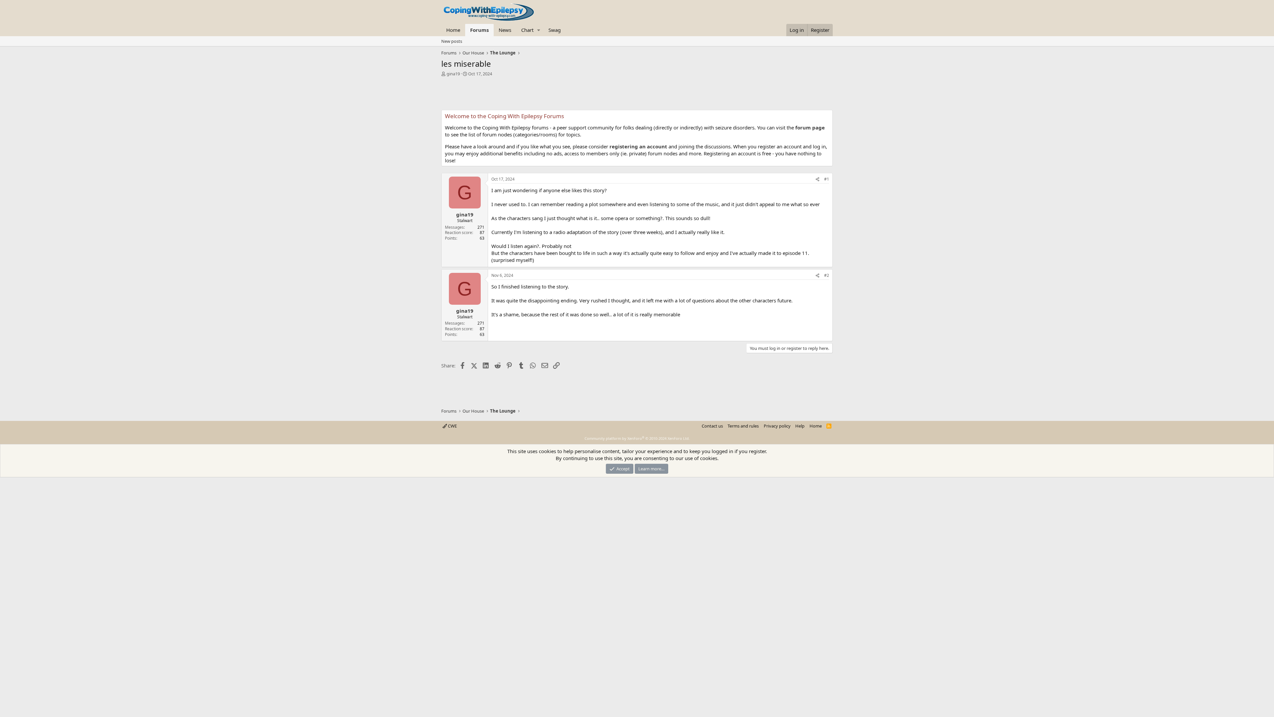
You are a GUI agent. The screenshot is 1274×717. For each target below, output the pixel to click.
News (505, 30)
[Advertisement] (637, 95)
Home (453, 30)
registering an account (638, 146)
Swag (554, 30)
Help (800, 426)
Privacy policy (777, 426)
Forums (479, 30)
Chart (527, 30)
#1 (826, 179)
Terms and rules (743, 426)
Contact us (712, 426)
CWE (452, 426)
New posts (451, 41)
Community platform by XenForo (637, 438)
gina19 (453, 74)
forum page (810, 127)
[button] (538, 30)
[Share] (817, 179)
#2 (826, 275)
